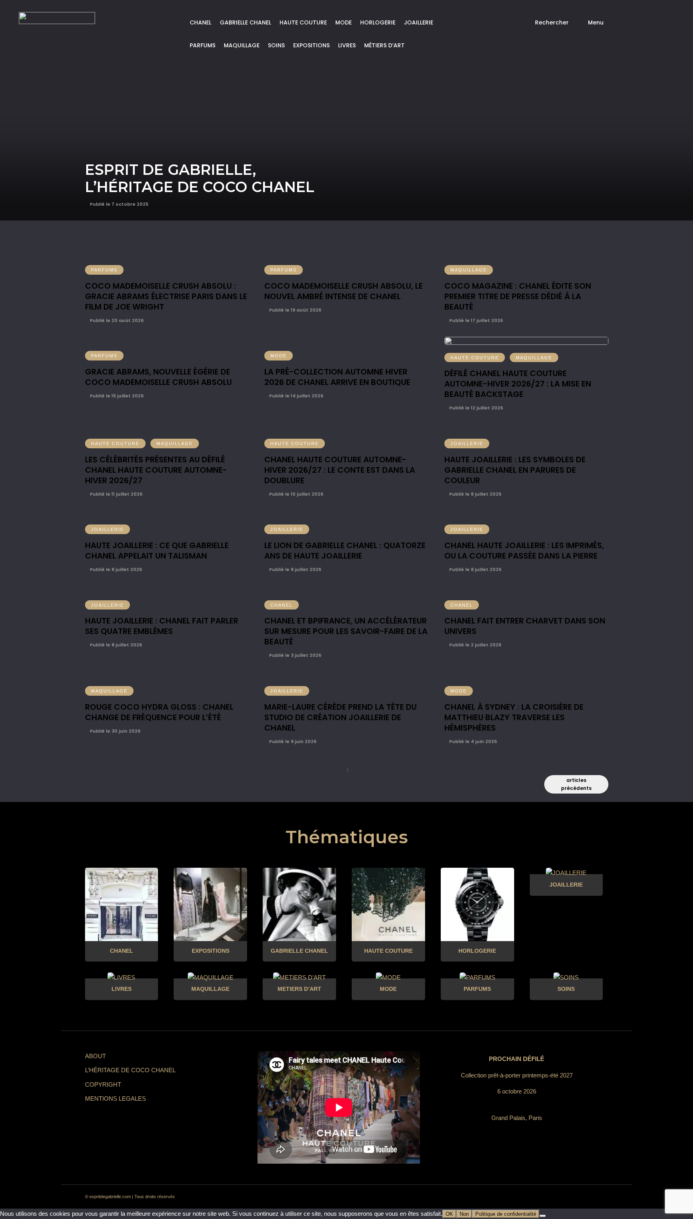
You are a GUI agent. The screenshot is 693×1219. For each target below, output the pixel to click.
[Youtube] (570, 1197)
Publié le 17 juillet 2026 (475, 320)
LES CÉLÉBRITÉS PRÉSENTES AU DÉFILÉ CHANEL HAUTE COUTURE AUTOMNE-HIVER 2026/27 (156, 470)
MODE (343, 22)
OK (449, 1214)
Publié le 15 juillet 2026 (116, 396)
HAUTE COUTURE (303, 22)
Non (464, 1214)
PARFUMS (202, 45)
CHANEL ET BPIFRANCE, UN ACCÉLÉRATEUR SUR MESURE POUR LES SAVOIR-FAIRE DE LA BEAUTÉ (346, 631)
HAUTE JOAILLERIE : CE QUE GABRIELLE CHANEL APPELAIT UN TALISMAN (157, 550)
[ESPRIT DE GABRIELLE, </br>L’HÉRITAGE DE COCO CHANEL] (346, 110)
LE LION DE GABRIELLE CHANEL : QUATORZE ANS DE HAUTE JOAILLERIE (345, 550)
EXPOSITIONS (311, 45)
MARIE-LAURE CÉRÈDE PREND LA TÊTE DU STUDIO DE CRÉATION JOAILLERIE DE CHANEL (340, 717)
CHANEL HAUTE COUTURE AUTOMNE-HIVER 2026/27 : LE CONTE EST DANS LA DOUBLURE (339, 470)
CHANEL (200, 22)
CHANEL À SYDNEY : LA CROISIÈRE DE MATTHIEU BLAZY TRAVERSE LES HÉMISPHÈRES (514, 717)
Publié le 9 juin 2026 (292, 741)
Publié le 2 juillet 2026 (474, 645)
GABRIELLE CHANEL (245, 22)
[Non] (542, 1216)
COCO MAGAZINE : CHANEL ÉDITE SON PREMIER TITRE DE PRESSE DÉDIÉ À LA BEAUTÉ (517, 296)
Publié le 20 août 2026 (116, 320)
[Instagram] (527, 1197)
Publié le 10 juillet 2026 (295, 494)
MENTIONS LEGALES (115, 1098)
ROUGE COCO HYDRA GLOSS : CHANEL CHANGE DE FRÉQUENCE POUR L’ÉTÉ (159, 712)
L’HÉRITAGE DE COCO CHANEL (130, 1070)
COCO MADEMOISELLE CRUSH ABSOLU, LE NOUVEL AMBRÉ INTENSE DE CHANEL (343, 291)
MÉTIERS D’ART (384, 45)
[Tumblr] (556, 1197)
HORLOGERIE (377, 22)
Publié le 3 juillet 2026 (294, 655)
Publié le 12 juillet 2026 (475, 408)
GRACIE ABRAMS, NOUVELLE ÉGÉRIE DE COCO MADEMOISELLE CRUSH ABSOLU (158, 377)
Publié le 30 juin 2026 (114, 731)
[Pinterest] (541, 1197)
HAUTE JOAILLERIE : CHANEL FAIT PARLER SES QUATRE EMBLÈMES (161, 626)
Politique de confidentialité (505, 1214)
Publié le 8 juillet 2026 (474, 494)
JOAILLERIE (418, 22)
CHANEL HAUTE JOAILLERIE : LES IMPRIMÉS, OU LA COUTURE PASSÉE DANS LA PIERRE (524, 550)
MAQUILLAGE (241, 45)
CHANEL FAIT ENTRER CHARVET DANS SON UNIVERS (524, 626)
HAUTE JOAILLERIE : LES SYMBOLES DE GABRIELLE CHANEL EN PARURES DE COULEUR (515, 470)
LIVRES (347, 45)
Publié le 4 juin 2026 (472, 741)
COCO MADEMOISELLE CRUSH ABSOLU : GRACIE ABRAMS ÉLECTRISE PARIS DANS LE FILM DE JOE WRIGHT (166, 296)
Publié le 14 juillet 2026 (295, 396)
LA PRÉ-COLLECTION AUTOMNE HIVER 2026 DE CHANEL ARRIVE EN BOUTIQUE (337, 377)
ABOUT (95, 1056)
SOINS (276, 45)
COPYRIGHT (103, 1084)
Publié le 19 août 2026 (294, 310)
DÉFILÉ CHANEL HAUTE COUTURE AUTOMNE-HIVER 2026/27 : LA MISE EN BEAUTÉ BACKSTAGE (517, 384)
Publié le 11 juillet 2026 (115, 494)
